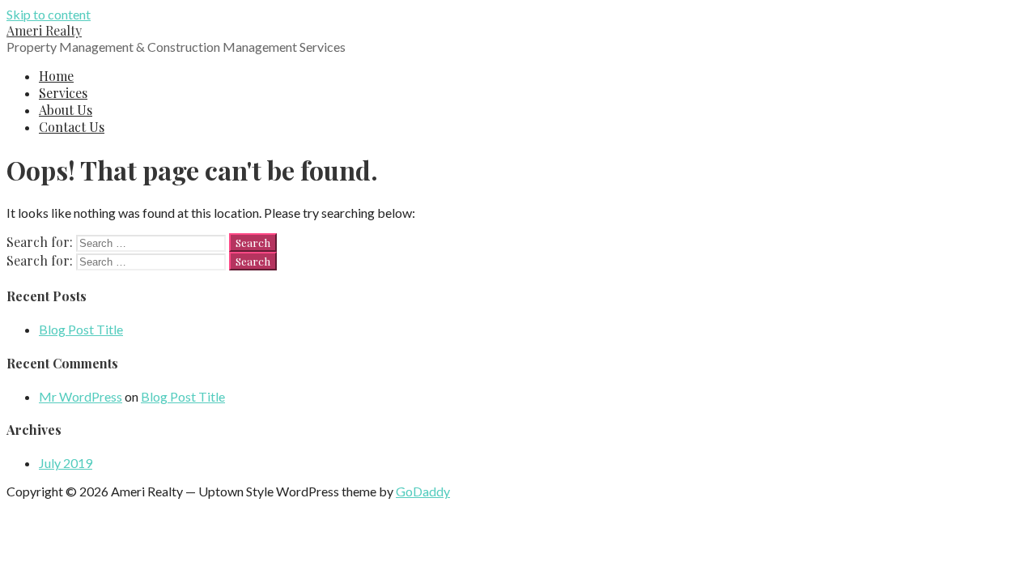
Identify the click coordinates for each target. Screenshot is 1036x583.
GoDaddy (423, 491)
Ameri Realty (44, 30)
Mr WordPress (80, 396)
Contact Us (71, 126)
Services (63, 92)
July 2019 (65, 462)
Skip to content (48, 14)
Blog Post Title (81, 329)
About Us (65, 109)
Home (56, 75)
